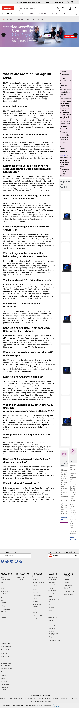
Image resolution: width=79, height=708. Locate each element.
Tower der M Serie (6, 669)
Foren (50, 614)
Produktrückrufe (38, 615)
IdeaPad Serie (5, 656)
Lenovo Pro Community (52, 584)
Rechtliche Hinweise (4, 601)
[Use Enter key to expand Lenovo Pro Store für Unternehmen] (42, 2)
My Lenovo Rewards (51, 606)
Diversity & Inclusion (4, 616)
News (2, 583)
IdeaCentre (4, 675)
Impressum (74, 698)
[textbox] (63, 556)
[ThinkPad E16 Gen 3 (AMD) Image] (67, 422)
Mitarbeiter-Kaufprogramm (53, 632)
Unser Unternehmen (5, 578)
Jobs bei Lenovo (6, 606)
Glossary (10, 26)
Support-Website (63, 154)
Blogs (50, 610)
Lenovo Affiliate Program (6, 610)
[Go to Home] (8, 8)
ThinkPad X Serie (6, 650)
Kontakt (66, 579)
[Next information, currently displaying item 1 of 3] (75, 35)
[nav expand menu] (3, 13)
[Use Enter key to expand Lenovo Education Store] (64, 2)
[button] (68, 2)
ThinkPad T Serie (6, 646)
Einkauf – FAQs (68, 594)
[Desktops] (23, 19)
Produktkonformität (54, 621)
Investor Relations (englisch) (6, 587)
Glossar (50, 637)
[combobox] (37, 8)
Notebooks (36, 579)
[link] (77, 2)
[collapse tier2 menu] (45, 19)
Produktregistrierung (54, 600)
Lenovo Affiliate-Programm (53, 627)
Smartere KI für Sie (38, 582)
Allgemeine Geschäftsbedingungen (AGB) (39, 701)
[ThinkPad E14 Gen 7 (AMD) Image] (67, 268)
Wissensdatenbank (54, 640)
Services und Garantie (36, 611)
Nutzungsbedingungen (30, 698)
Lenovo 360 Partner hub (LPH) (22, 578)
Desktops (35, 592)
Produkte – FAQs (69, 591)
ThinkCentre (5, 672)
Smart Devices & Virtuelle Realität (6, 664)
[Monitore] (44, 19)
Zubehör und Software (37, 605)
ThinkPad (4, 653)
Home (4, 26)
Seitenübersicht (43, 698)
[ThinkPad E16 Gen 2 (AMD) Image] (67, 217)
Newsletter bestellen (51, 595)
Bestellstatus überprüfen (68, 587)
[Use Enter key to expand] (67, 8)
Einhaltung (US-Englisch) (5, 593)
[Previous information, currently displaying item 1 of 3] (3, 35)
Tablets (35, 589)
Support (66, 582)
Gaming (35, 586)
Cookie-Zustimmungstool (16, 698)
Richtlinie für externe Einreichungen (59, 698)
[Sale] (5, 19)
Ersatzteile (36, 619)
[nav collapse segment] (76, 13)
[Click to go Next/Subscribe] (27, 556)
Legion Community (52, 589)
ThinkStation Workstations (5, 683)
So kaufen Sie (52, 617)
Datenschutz (4, 698)
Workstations (37, 595)
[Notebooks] (15, 19)
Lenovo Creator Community (53, 578)
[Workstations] (35, 19)
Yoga (2, 660)
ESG (2, 597)
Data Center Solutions (36, 600)
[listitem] (65, 216)
